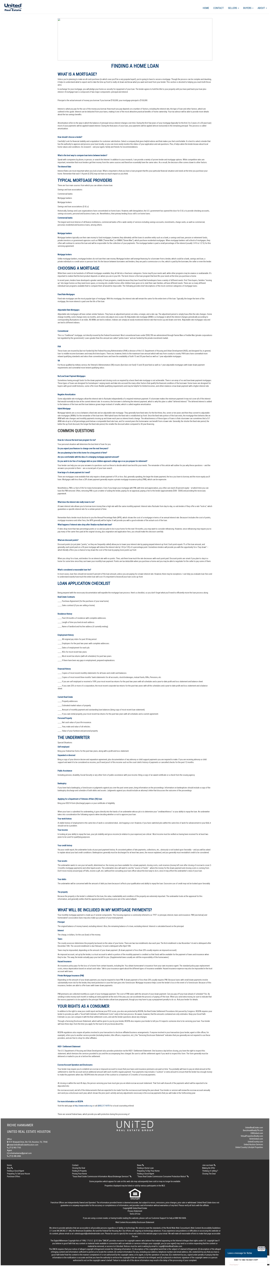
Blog (9, 1168)
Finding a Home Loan (145, 1168)
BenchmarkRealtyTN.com (253, 1130)
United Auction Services (253, 1144)
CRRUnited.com (256, 1133)
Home (206, 8)
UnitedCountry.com (255, 1142)
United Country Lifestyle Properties (249, 1147)
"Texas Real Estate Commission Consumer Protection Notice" (162, 1176)
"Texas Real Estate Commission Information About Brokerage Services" (101, 1176)
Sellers (233, 8)
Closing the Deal (78, 1168)
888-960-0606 (180, 1218)
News (139, 1165)
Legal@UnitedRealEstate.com (170, 1246)
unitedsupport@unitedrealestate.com (89, 1233)
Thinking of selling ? (210, 1171)
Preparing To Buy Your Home (148, 1171)
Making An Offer (208, 1168)
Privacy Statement (135, 1211)
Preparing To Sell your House (18, 1174)
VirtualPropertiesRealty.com (252, 1136)
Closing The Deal (209, 1174)
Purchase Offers (13, 1176)
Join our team (208, 1165)
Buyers (247, 8)
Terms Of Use (135, 1214)
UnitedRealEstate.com (254, 1127)
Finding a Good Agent (15, 1171)
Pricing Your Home (79, 1174)
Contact (218, 8)
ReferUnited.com (256, 1139)
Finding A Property (79, 1171)
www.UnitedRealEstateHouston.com (23, 1145)
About (262, 8)
